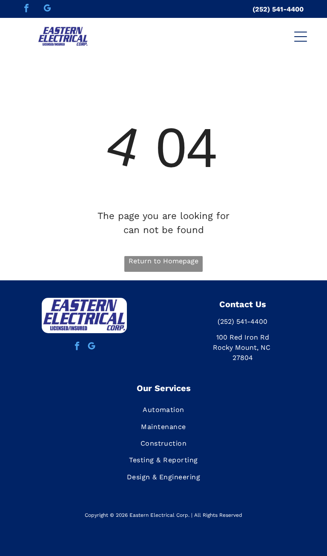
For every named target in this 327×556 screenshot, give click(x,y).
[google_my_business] (47, 9)
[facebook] (26, 9)
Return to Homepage (163, 261)
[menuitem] (163, 409)
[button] (300, 36)
